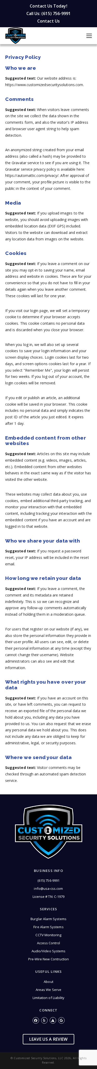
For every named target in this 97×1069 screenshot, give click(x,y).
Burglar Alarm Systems (48, 919)
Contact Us (48, 21)
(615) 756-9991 (48, 880)
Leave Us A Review (48, 1039)
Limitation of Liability (49, 997)
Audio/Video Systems (48, 951)
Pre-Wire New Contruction (48, 959)
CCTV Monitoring (48, 935)
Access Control (48, 943)
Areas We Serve (48, 989)
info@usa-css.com (48, 888)
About (48, 981)
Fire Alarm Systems (48, 927)
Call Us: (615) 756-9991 (48, 13)
